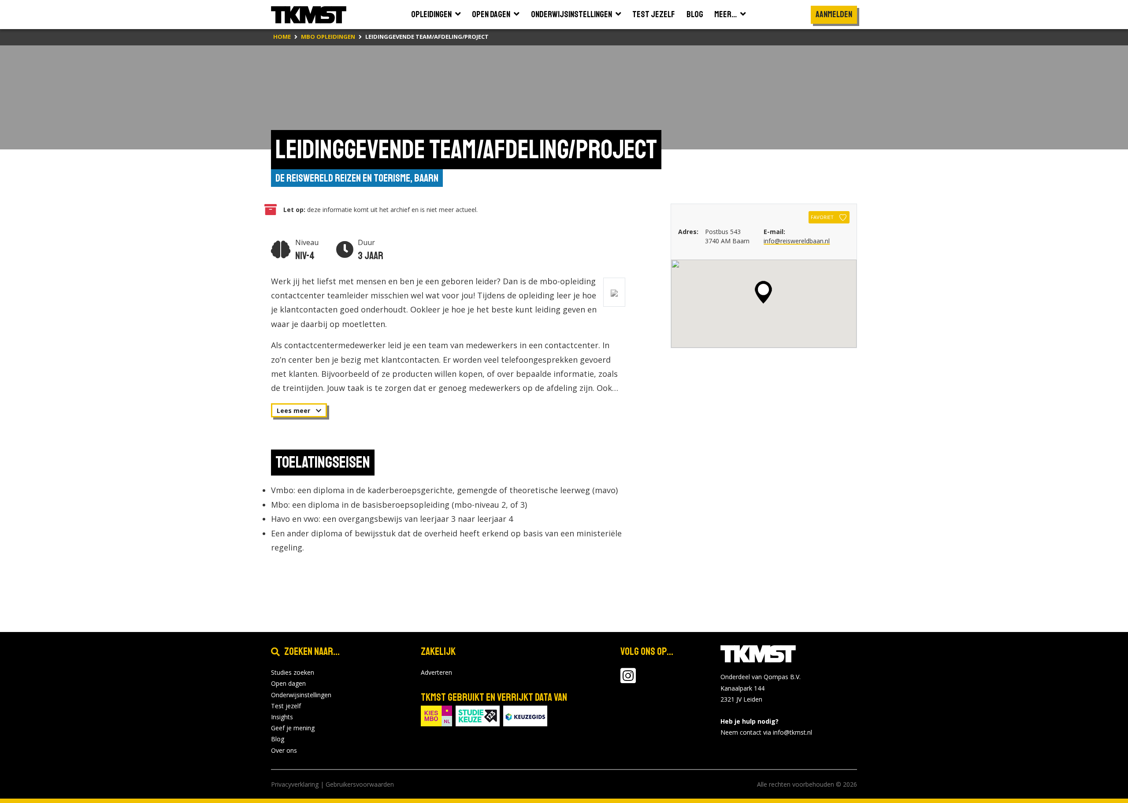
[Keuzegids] (525, 715)
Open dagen (288, 683)
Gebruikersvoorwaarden (360, 784)
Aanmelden (834, 14)
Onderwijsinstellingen (301, 695)
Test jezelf (286, 706)
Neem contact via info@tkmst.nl (766, 732)
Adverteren (436, 672)
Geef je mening (293, 728)
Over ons (284, 750)
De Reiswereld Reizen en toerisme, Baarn (356, 178)
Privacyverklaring (295, 784)
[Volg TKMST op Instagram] (628, 680)
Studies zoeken (292, 672)
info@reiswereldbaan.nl (797, 241)
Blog (277, 739)
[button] (763, 292)
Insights (282, 717)
